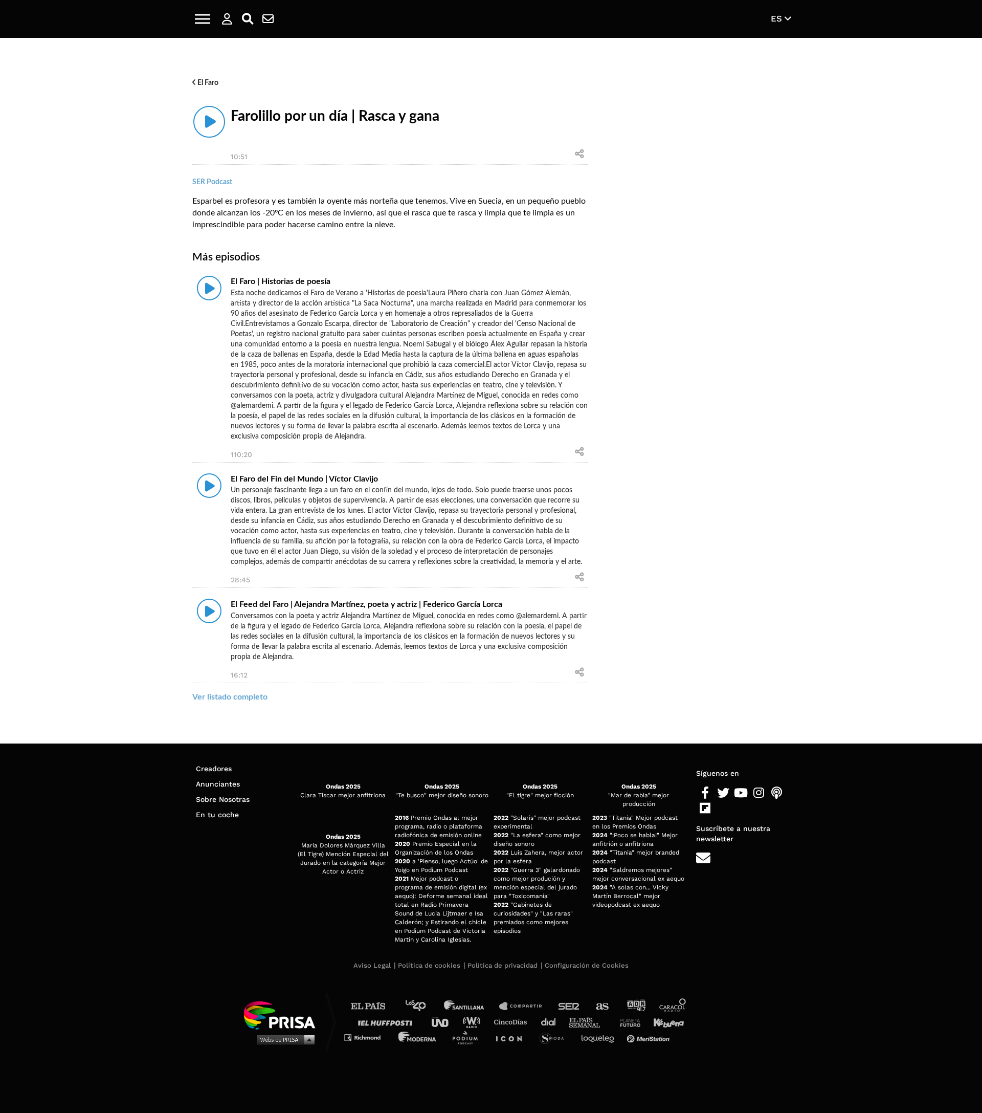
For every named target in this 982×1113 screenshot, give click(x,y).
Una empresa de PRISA (283, 1014)
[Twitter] (723, 793)
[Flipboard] (705, 808)
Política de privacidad (502, 965)
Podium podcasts (468, 1037)
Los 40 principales (423, 1006)
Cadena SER (569, 1006)
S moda (555, 1037)
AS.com (602, 1006)
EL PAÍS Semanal (589, 1021)
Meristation (650, 1037)
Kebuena (664, 1021)
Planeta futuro (627, 1021)
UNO (444, 1021)
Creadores (214, 769)
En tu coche (217, 815)
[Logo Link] (491, 19)
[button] (202, 19)
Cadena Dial (552, 1021)
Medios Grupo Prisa (283, 1039)
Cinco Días (513, 1021)
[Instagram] (759, 793)
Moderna (418, 1037)
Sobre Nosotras (223, 799)
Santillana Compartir (525, 1006)
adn (635, 1006)
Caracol (673, 1006)
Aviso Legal (372, 965)
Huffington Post (387, 1021)
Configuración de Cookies (587, 965)
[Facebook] (705, 793)
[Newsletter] (268, 19)
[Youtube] (741, 793)
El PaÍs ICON (512, 1037)
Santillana (471, 1006)
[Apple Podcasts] (777, 793)
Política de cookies (429, 965)
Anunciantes (218, 784)
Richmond (367, 1037)
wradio (474, 1021)
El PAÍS (374, 1006)
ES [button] (778, 18)
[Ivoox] (723, 808)
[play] (209, 122)
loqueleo (600, 1037)
